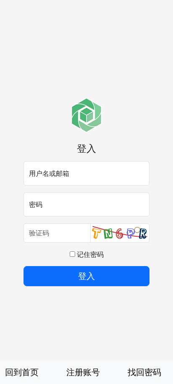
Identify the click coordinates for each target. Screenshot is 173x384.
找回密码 (144, 372)
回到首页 (22, 372)
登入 (86, 276)
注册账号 (83, 372)
